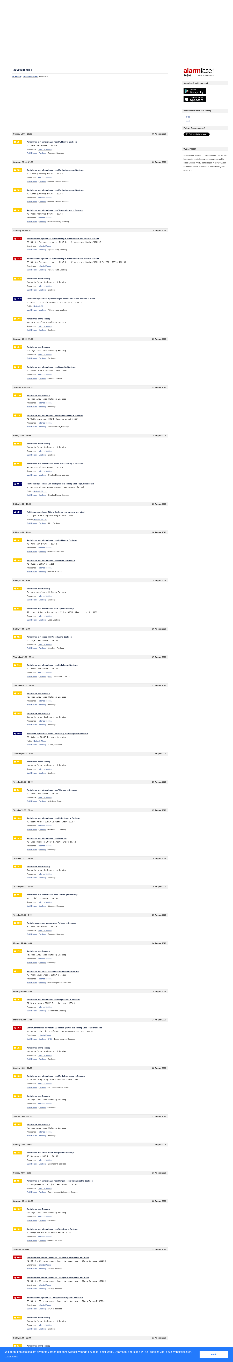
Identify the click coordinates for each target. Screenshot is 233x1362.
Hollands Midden (30, 76)
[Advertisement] (90, 104)
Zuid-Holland (32, 153)
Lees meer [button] (11, 1356)
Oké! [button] (214, 1354)
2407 (188, 117)
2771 (188, 121)
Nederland (16, 76)
